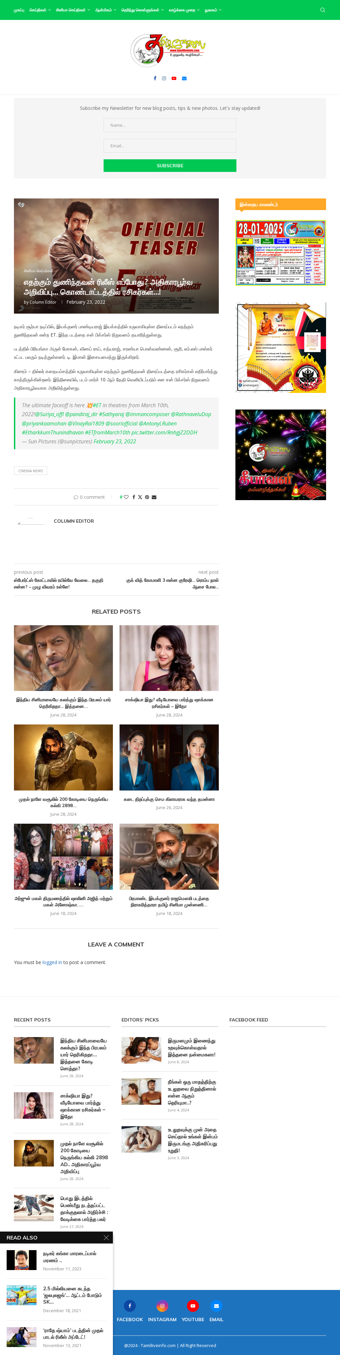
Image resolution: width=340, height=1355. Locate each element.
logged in (52, 962)
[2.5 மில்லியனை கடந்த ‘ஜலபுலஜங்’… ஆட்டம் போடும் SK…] (22, 1295)
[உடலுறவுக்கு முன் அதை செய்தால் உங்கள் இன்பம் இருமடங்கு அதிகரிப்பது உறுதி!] (141, 1139)
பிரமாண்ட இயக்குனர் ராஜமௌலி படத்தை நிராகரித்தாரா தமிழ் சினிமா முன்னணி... (169, 901)
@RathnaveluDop (191, 414)
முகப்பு (19, 9)
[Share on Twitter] (140, 497)
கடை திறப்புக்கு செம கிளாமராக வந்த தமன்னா (169, 799)
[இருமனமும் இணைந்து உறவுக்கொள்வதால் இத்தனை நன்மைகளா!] (141, 1050)
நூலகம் (211, 9)
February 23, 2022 (115, 441)
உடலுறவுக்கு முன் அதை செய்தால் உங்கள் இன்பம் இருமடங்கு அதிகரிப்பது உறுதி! (193, 1140)
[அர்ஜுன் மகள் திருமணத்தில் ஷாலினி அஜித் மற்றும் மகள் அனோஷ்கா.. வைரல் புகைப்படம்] (63, 857)
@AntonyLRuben (158, 423)
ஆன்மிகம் (103, 9)
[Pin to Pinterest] (147, 497)
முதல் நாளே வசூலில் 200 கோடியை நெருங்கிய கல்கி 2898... (63, 802)
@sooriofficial (121, 423)
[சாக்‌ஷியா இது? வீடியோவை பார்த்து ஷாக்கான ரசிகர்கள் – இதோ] (169, 658)
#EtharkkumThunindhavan (53, 432)
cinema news (30, 470)
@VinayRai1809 (86, 423)
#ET (97, 405)
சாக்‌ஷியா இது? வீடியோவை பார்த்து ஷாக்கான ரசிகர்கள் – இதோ (169, 703)
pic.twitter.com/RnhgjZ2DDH (164, 432)
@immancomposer (148, 414)
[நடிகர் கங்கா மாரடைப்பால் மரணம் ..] (22, 1260)
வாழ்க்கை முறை (182, 9)
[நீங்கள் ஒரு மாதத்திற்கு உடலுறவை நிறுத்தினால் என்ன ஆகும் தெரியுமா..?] (141, 1091)
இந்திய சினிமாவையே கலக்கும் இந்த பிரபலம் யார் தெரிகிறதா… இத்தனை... (63, 703)
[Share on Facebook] (133, 497)
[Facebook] (155, 78)
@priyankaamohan (44, 423)
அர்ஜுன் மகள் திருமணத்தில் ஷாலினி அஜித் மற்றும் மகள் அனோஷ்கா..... (64, 901)
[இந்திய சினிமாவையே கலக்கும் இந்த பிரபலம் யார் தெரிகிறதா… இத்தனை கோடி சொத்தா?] (63, 658)
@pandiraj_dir (81, 414)
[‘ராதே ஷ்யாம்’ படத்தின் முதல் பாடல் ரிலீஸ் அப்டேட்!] (22, 1337)
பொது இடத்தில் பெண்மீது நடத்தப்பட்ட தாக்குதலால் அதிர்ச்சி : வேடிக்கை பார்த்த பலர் (84, 1208)
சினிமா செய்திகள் (71, 9)
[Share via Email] (154, 497)
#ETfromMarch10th (107, 432)
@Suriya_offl (49, 414)
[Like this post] (126, 497)
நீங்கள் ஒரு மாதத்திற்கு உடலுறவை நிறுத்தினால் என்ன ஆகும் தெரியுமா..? (192, 1092)
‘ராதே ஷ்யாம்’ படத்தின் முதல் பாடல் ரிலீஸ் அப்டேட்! (73, 1333)
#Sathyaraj (111, 414)
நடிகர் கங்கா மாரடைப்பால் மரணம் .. (69, 1256)
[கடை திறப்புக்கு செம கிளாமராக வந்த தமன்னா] (169, 757)
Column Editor (43, 302)
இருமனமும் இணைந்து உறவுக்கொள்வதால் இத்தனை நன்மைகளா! (191, 1047)
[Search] (322, 10)
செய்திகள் (38, 9)
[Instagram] (164, 78)
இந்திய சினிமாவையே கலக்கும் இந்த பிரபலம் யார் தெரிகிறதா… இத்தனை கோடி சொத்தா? (83, 1054)
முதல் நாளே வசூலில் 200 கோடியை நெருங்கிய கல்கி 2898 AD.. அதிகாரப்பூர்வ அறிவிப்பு (84, 1157)
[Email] (184, 78)
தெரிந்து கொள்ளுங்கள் (140, 9)
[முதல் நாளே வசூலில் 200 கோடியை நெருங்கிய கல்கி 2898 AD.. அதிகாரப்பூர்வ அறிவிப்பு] (63, 757)
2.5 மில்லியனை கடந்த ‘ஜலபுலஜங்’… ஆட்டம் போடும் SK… (72, 1295)
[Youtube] (174, 78)
